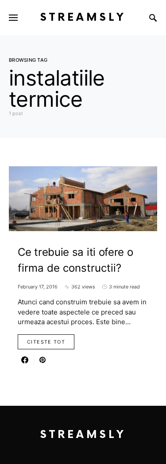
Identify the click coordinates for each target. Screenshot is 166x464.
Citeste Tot (46, 342)
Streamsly (83, 17)
